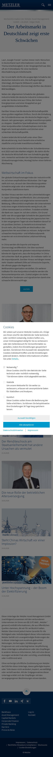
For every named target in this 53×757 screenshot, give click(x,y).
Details (15, 358)
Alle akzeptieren (26, 424)
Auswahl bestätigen (26, 418)
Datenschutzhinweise (13, 430)
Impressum (33, 430)
